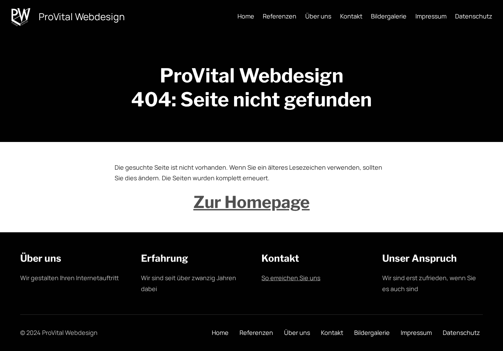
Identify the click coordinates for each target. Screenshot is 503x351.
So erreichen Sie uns (290, 278)
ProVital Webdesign (82, 16)
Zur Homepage (251, 202)
